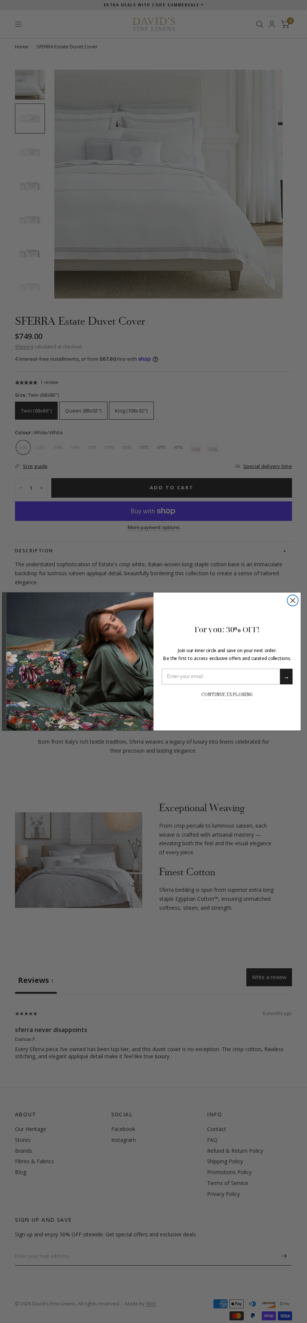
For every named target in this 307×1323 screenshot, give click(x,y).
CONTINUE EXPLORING (227, 693)
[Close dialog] (292, 600)
